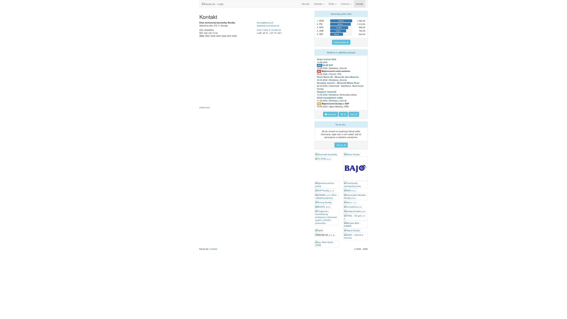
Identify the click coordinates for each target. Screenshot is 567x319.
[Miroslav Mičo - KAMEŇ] (355, 224)
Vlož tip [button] (340, 145)
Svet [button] (352, 114)
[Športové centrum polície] (327, 184)
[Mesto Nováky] (351, 154)
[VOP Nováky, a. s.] (325, 190)
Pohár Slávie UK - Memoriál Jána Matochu (338, 76)
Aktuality (305, 3)
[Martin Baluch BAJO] (355, 168)
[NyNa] (319, 230)
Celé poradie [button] (340, 42)
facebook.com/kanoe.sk (268, 25)
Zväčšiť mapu (204, 107)
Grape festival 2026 (326, 59)
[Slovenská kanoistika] (326, 154)
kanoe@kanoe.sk (265, 22)
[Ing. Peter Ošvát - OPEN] (327, 243)
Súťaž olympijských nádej (330, 97)
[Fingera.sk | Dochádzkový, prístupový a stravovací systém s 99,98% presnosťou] (327, 216)
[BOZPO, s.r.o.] (323, 206)
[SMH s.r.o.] (350, 190)
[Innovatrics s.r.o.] (352, 206)
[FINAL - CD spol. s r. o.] (355, 216)
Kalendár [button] (331, 114)
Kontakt (359, 3)
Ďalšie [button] (332, 3)
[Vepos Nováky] (351, 230)
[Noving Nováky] (323, 202)
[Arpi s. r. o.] (350, 202)
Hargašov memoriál (326, 91)
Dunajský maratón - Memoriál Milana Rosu (338, 82)
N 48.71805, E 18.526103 (269, 30)
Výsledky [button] (318, 3)
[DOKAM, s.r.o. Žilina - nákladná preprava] (327, 196)
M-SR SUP (328, 65)
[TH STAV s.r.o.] (323, 158)
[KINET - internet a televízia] (355, 236)
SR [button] (342, 114)
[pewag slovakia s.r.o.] (355, 210)
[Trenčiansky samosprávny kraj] (355, 184)
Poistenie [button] (345, 3)
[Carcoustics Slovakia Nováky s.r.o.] (355, 196)
